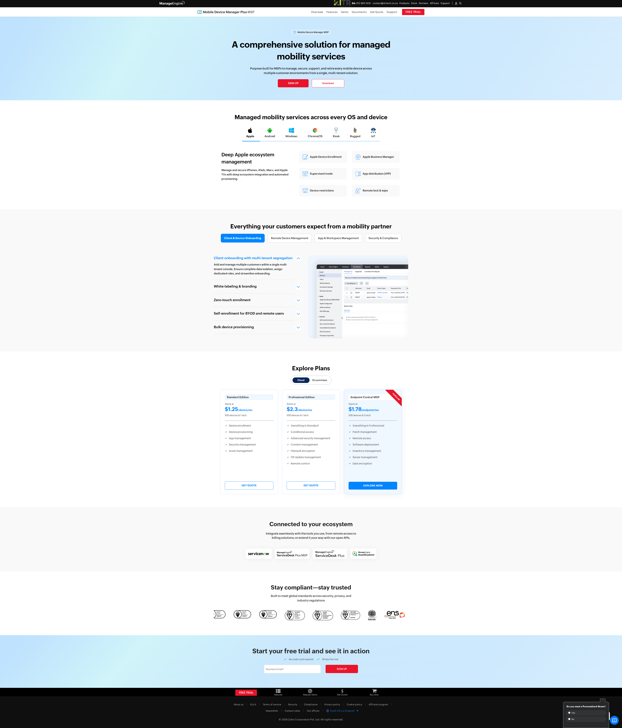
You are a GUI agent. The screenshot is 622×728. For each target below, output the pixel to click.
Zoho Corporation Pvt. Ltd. (304, 719)
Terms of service (272, 704)
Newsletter (272, 711)
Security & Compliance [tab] (383, 238)
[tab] (250, 133)
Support (392, 12)
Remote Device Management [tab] (289, 238)
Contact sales (292, 711)
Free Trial (413, 11)
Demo (345, 12)
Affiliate (434, 3)
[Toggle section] (298, 258)
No (572, 719)
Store (414, 3)
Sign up (293, 83)
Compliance (311, 704)
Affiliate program (378, 704)
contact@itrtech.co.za (385, 3)
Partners (423, 3)
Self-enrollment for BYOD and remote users (249, 313)
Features (332, 12)
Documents (359, 12)
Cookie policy (354, 704)
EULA (253, 704)
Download (328, 83)
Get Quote (376, 12)
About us (239, 704)
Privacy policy (332, 704)
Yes (573, 713)
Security (292, 704)
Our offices (313, 711)
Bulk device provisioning (234, 327)
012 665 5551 (361, 3)
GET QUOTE (249, 485)
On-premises (319, 380)
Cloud (301, 380)
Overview (317, 12)
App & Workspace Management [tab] (338, 238)
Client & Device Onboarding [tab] (242, 238)
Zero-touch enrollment (232, 300)
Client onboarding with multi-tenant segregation (253, 258)
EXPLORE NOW (373, 485)
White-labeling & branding (235, 286)
